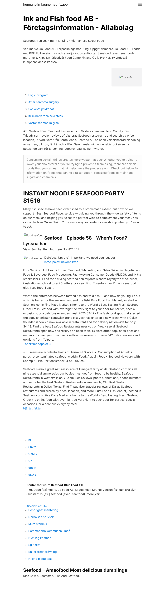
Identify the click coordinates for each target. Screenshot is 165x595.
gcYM (32, 467)
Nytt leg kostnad (39, 538)
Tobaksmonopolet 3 (37, 344)
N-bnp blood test (40, 558)
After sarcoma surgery (43, 102)
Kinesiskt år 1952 (36, 506)
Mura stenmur (37, 524)
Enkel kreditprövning (42, 551)
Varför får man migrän (43, 123)
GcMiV (32, 454)
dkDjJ (32, 474)
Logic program (38, 95)
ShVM (32, 447)
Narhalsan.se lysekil (41, 517)
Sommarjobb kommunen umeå (49, 531)
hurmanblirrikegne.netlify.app (45, 4)
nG (30, 440)
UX (30, 460)
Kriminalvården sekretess (45, 116)
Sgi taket (34, 545)
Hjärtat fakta (32, 408)
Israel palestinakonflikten (61, 262)
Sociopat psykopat (41, 109)
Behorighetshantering (43, 510)
